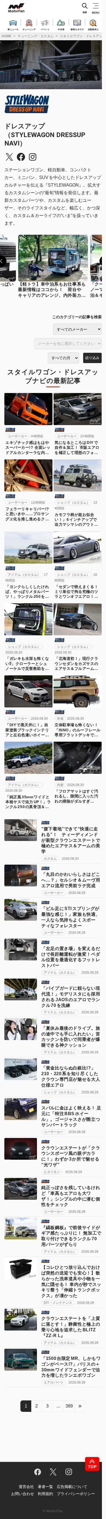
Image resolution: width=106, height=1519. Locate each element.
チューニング (29, 29)
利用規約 (45, 1494)
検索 (85, 12)
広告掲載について (72, 1486)
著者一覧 (45, 1486)
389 (69, 1406)
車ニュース (13, 29)
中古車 (61, 29)
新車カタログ (77, 29)
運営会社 (26, 1486)
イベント (45, 29)
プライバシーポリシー (76, 1494)
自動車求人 (93, 29)
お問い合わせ (22, 1494)
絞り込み (92, 358)
